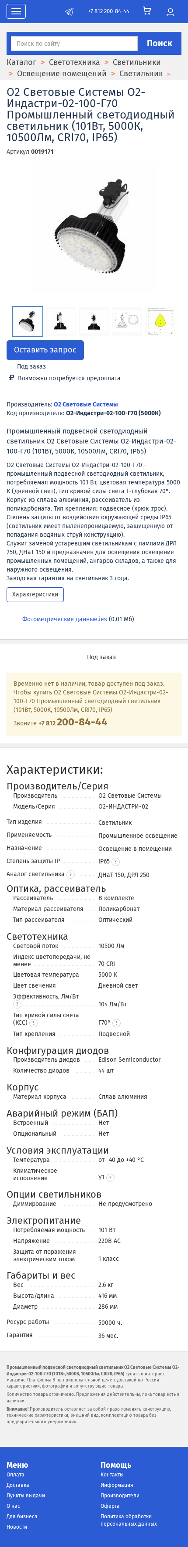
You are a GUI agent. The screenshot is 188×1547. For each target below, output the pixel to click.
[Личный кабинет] (170, 13)
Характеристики (35, 594)
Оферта (110, 1506)
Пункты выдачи (26, 1496)
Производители (120, 1496)
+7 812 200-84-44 (108, 11)
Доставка (18, 1485)
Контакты (112, 1475)
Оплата (15, 1475)
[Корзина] (147, 11)
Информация (117, 1485)
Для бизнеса (22, 1516)
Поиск (159, 43)
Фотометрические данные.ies (64, 619)
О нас (13, 1506)
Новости (17, 1527)
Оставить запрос (45, 350)
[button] (115, 862)
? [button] (71, 874)
